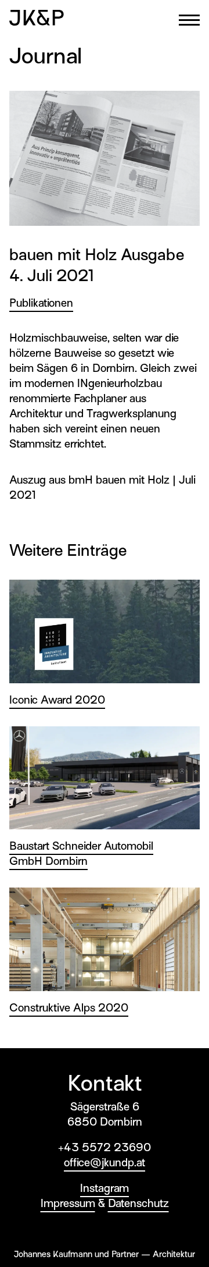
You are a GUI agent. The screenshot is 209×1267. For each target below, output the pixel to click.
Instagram (104, 1188)
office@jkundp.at (104, 1162)
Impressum (68, 1203)
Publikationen (41, 303)
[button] (189, 20)
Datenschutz (138, 1203)
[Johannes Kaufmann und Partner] (36, 18)
